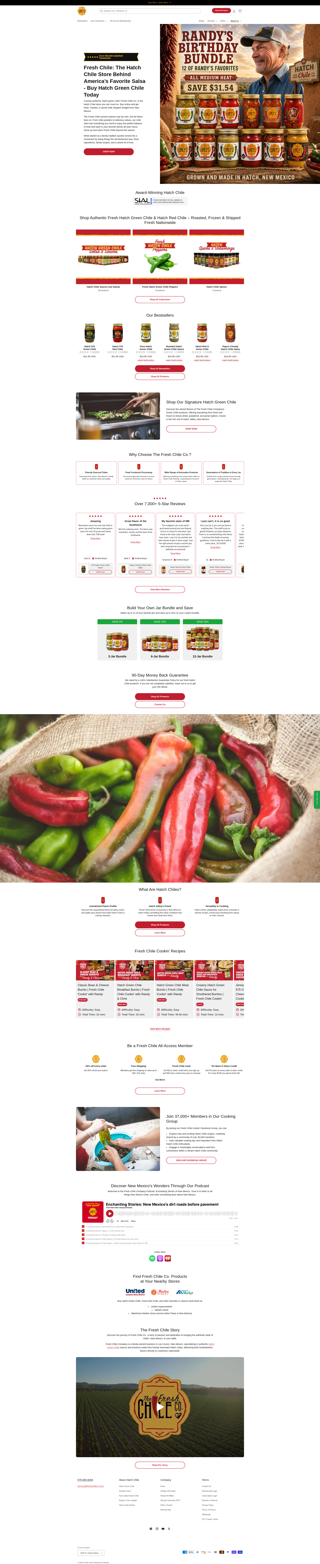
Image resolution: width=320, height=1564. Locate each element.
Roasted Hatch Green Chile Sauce (171, 325)
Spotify (152, 1257)
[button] (98, 21)
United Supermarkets (133, 1293)
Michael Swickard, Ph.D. (170, 1500)
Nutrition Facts (125, 1491)
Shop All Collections (160, 299)
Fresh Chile (88, 1563)
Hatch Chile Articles (127, 1505)
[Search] (102, 11)
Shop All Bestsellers (160, 368)
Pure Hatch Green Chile (144, 323)
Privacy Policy (208, 1505)
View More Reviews (160, 589)
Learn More (160, 933)
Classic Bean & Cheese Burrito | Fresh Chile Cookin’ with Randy (95, 964)
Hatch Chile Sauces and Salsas (92, 231)
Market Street (157, 1290)
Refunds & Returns (210, 1500)
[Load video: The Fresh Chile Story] (160, 1407)
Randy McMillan (167, 1496)
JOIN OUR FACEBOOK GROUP (191, 1160)
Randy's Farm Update (128, 1500)
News (162, 1486)
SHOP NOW (191, 429)
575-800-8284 (85, 1480)
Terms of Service (209, 1510)
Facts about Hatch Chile (129, 1496)
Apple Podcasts (160, 1259)
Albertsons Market (184, 1290)
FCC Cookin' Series (210, 1519)
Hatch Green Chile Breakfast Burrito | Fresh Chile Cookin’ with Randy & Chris (134, 966)
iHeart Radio (168, 1259)
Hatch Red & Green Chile (201, 323)
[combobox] (149, 11)
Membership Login (209, 1491)
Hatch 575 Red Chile (114, 323)
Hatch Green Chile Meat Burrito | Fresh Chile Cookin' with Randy (171, 964)
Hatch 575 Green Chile (87, 323)
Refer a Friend (166, 1505)
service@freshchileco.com (91, 1486)
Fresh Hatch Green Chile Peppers (149, 231)
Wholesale (206, 1514)
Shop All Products (221, 10)
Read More (95, 538)
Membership (165, 1510)
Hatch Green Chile (126, 1486)
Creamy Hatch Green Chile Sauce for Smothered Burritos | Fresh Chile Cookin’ (213, 966)
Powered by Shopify (101, 1563)
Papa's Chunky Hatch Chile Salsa (227, 325)
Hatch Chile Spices (198, 231)
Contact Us (160, 704)
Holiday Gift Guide (167, 1491)
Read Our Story (160, 1465)
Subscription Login (209, 1496)
